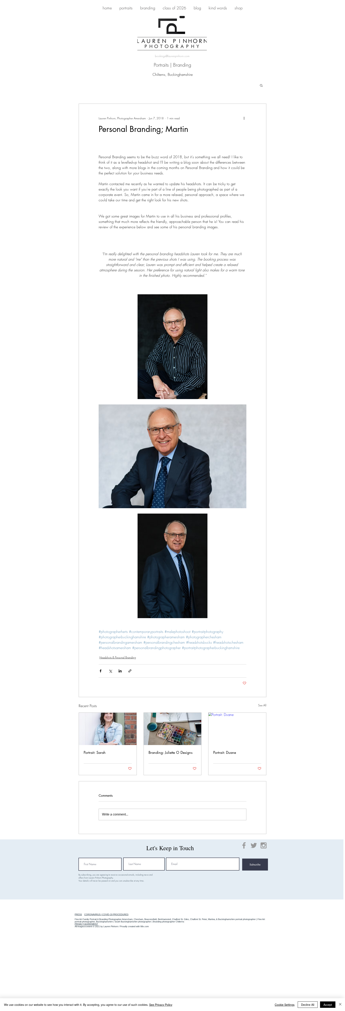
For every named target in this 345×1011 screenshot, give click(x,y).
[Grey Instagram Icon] (263, 845)
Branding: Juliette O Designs (170, 752)
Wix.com (144, 926)
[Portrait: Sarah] (108, 729)
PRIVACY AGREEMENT (86, 924)
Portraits (161, 65)
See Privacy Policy (160, 1005)
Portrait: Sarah (95, 752)
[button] (261, 85)
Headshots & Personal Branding (117, 657)
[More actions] (244, 118)
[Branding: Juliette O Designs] (172, 729)
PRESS (78, 914)
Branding (182, 65)
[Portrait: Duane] (237, 729)
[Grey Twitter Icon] (254, 845)
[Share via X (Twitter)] (110, 671)
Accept (327, 1005)
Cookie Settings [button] (284, 1005)
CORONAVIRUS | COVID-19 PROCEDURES (106, 914)
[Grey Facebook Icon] (244, 845)
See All (262, 705)
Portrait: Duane (224, 752)
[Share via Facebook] (100, 671)
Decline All (307, 1005)
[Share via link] (130, 671)
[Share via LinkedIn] (120, 671)
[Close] (340, 1004)
